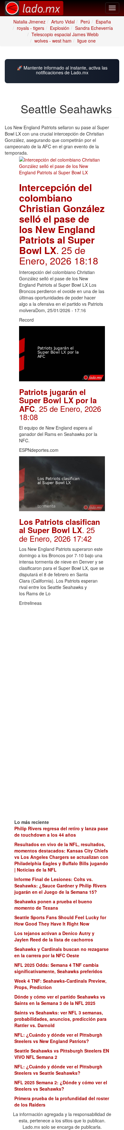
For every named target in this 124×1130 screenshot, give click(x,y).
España (103, 21)
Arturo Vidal (63, 21)
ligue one (86, 40)
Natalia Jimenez (29, 21)
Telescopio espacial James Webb (65, 34)
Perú (85, 21)
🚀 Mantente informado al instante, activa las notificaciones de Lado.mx (62, 70)
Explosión (59, 28)
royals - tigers (30, 28)
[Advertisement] (62, 649)
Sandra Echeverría (94, 28)
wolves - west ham (53, 40)
